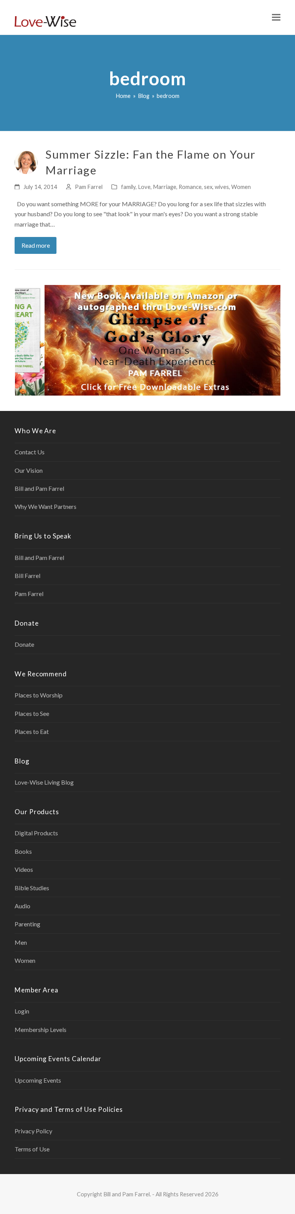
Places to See (32, 713)
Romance (190, 186)
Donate (24, 644)
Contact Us (30, 451)
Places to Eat (32, 731)
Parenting (27, 923)
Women (241, 186)
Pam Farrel (89, 186)
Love (144, 186)
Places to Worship (39, 695)
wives (222, 186)
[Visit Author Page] (26, 161)
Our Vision (29, 470)
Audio (22, 905)
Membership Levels (40, 1029)
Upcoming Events (38, 1080)
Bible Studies (32, 887)
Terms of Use (32, 1149)
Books (23, 851)
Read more (36, 245)
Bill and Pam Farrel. (127, 1194)
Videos (24, 869)
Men (21, 942)
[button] (276, 17)
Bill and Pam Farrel (39, 488)
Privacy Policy (33, 1131)
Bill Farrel (27, 575)
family (128, 186)
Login (22, 1011)
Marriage (164, 186)
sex (208, 186)
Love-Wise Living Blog (44, 782)
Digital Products (36, 832)
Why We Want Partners (45, 506)
